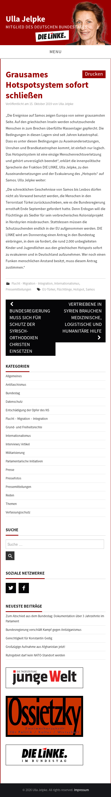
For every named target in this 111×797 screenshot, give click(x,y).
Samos (90, 289)
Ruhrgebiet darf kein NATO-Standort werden (35, 655)
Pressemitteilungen (18, 289)
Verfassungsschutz (18, 512)
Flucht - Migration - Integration (32, 283)
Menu (56, 51)
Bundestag (13, 393)
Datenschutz (14, 402)
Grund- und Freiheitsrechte (24, 427)
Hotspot (78, 289)
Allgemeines (14, 376)
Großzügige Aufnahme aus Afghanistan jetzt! (35, 647)
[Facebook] (24, 588)
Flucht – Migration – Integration (27, 419)
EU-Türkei (48, 289)
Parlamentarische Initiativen (24, 461)
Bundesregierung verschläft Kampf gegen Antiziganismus (43, 630)
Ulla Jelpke (25, 19)
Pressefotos (13, 478)
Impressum (81, 790)
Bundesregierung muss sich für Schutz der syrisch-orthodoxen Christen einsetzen (30, 331)
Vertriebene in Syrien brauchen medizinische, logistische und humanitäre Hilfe (82, 317)
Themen (11, 504)
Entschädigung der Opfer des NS (27, 410)
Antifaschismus (16, 385)
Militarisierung (15, 453)
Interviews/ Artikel (18, 444)
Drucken (94, 74)
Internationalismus (66, 283)
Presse (10, 470)
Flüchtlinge (64, 289)
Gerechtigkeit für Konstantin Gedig (29, 638)
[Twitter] (11, 588)
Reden (10, 495)
